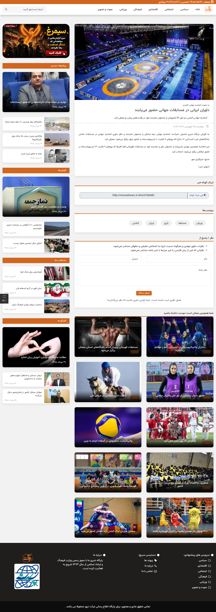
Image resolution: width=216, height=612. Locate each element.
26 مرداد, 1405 (36, 126)
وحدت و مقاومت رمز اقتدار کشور (48, 207)
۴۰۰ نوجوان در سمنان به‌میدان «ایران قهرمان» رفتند (180, 531)
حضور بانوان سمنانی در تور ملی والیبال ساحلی (180, 395)
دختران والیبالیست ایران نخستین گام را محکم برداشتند (180, 348)
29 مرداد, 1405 (59, 107)
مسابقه (182, 223)
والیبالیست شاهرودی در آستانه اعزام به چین (108, 441)
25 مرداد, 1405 (10, 400)
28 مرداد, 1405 (10, 383)
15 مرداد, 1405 (10, 309)
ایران (151, 223)
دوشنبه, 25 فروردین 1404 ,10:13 (188, 126)
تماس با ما (147, 571)
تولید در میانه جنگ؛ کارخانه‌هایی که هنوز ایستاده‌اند (38, 102)
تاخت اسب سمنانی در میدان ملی (108, 395)
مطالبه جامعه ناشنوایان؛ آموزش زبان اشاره (43, 357)
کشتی (135, 223)
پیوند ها (148, 560)
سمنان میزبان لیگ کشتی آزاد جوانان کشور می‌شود (108, 531)
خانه (197, 9)
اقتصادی (153, 9)
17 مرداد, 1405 (36, 158)
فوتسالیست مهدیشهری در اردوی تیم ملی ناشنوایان (108, 486)
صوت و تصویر (105, 9)
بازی (166, 223)
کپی (197, 195)
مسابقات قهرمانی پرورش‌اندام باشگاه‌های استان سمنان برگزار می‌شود (108, 348)
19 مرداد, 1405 (36, 143)
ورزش (199, 223)
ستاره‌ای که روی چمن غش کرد (180, 441)
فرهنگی (137, 9)
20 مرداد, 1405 (10, 293)
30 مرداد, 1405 (59, 211)
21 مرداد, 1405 (10, 276)
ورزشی (123, 9)
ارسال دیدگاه (144, 293)
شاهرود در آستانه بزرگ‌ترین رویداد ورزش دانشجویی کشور (180, 484)
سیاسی (184, 9)
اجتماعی (169, 9)
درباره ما (149, 566)
